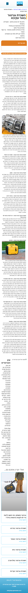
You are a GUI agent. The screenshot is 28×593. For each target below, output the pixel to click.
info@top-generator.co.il (14, 590)
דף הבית (24, 9)
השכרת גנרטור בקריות (18, 571)
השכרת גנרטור (17, 9)
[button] (7, 3)
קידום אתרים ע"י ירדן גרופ (14, 580)
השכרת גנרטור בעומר (18, 539)
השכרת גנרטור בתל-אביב (17, 560)
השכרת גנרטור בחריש (18, 528)
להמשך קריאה (22, 519)
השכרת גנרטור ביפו (19, 550)
